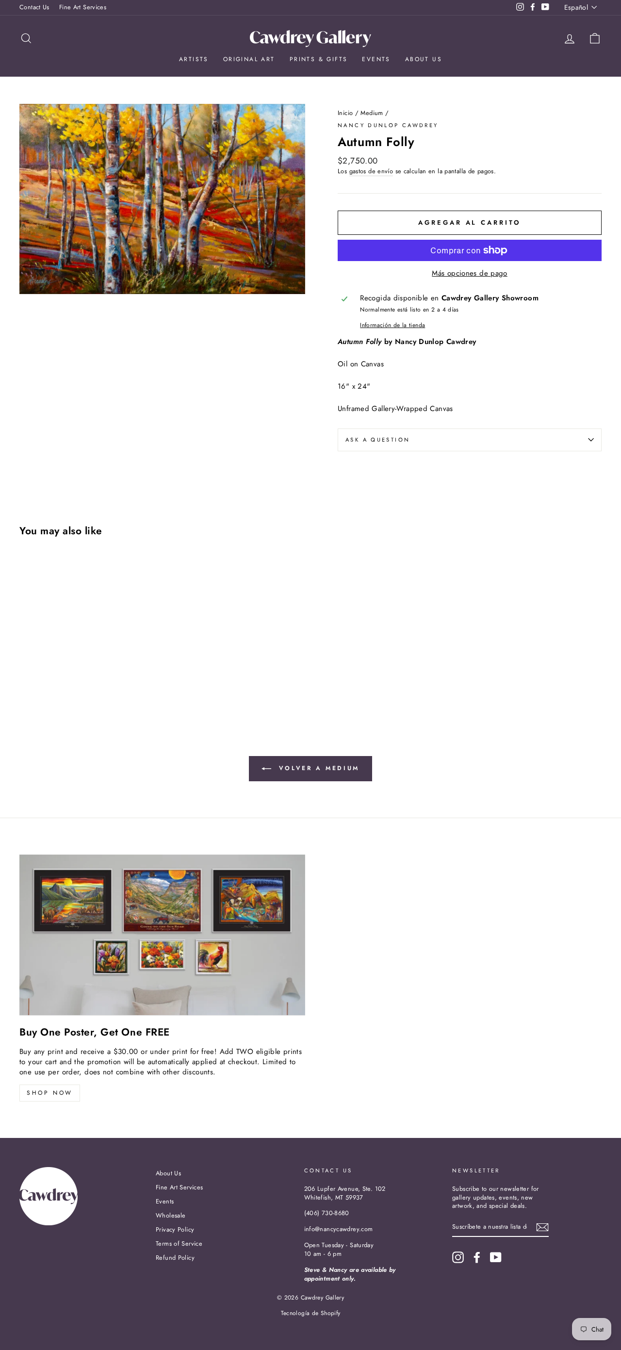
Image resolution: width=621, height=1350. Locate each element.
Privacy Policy (175, 1229)
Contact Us (34, 7)
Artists (194, 59)
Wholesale (170, 1215)
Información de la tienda (392, 325)
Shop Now (50, 1092)
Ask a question (377, 440)
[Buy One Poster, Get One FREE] (162, 935)
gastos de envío (371, 171)
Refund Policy (175, 1257)
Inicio (345, 112)
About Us (423, 59)
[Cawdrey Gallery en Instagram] (458, 1257)
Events (376, 59)
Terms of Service (179, 1243)
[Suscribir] (542, 1227)
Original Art (249, 59)
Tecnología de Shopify (311, 1313)
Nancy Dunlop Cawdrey (388, 125)
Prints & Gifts (319, 59)
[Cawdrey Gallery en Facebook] (477, 1257)
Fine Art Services (82, 7)
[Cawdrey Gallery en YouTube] (496, 1257)
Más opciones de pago (469, 273)
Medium (371, 112)
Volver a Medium (317, 768)
